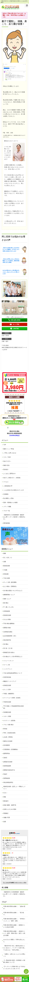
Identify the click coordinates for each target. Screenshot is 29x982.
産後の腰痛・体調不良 (9, 805)
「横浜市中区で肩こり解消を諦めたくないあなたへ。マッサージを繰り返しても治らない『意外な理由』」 (14, 948)
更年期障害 (6, 745)
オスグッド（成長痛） (9, 720)
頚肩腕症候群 (7, 712)
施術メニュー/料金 (8, 449)
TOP (4, 444)
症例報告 (5, 494)
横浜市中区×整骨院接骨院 (14, 433)
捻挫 (4, 821)
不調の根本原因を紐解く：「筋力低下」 (13, 913)
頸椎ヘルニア (7, 598)
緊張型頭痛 (6, 565)
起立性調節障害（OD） (10, 636)
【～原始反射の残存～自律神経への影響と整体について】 (14, 961)
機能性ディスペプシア (9, 681)
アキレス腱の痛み (8, 724)
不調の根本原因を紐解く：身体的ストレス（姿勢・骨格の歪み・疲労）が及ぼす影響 (14, 933)
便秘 (4, 797)
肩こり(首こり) (7, 557)
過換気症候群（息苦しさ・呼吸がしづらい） (14, 787)
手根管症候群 (7, 702)
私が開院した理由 (8, 498)
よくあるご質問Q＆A (9, 473)
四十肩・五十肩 (7, 648)
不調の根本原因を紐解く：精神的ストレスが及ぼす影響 (14, 926)
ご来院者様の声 (7, 486)
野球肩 (5, 728)
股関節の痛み (7, 627)
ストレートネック (8, 660)
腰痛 (4, 553)
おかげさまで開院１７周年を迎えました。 (14, 940)
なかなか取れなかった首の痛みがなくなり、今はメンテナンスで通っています (11, 272)
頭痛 (4, 561)
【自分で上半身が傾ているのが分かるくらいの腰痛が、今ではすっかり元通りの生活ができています (11, 249)
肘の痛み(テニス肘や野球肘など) (12, 656)
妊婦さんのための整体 (9, 809)
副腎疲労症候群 (7, 761)
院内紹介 (5, 469)
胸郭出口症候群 (7, 741)
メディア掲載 (7, 506)
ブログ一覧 (6, 510)
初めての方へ (7, 461)
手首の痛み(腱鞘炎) (8, 623)
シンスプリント (7, 669)
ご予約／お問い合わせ (9, 453)
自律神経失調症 (7, 632)
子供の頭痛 (6, 578)
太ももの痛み (7, 619)
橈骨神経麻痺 (7, 766)
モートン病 (6, 664)
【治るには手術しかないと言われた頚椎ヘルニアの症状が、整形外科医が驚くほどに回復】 (11, 260)
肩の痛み (5, 644)
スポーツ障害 (7, 716)
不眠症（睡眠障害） (9, 693)
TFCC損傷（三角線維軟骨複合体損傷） (13, 707)
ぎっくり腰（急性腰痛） (10, 582)
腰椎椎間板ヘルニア (9, 594)
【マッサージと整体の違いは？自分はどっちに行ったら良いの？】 (14, 967)
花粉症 (5, 757)
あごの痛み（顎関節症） (10, 586)
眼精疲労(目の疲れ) (8, 652)
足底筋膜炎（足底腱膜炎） (11, 749)
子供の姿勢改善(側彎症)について (12, 673)
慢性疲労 (5, 801)
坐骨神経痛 (6, 611)
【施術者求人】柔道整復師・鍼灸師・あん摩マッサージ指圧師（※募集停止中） (14, 517)
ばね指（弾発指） (8, 737)
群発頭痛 (5, 574)
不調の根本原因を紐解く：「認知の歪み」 (14, 907)
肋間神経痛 (6, 778)
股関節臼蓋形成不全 (9, 770)
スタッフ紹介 (7, 457)
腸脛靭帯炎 (6, 753)
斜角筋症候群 (7, 685)
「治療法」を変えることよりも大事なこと (14, 955)
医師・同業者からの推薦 (10, 502)
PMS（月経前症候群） (9, 733)
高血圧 (5, 774)
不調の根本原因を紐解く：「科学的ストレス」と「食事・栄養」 (14, 920)
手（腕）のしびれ (8, 607)
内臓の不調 (6, 817)
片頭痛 (5, 570)
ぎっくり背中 (7, 689)
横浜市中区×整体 (14, 431)
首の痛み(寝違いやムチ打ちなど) (12, 590)
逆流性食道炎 (7, 677)
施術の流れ (6, 465)
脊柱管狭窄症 (7, 640)
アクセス (5, 482)
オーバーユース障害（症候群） (12, 697)
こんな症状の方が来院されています (13, 490)
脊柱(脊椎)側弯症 (8, 782)
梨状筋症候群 (7, 615)
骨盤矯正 (5, 813)
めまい (5, 792)
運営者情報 (6, 523)
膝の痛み (5, 603)
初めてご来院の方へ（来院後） (12, 477)
